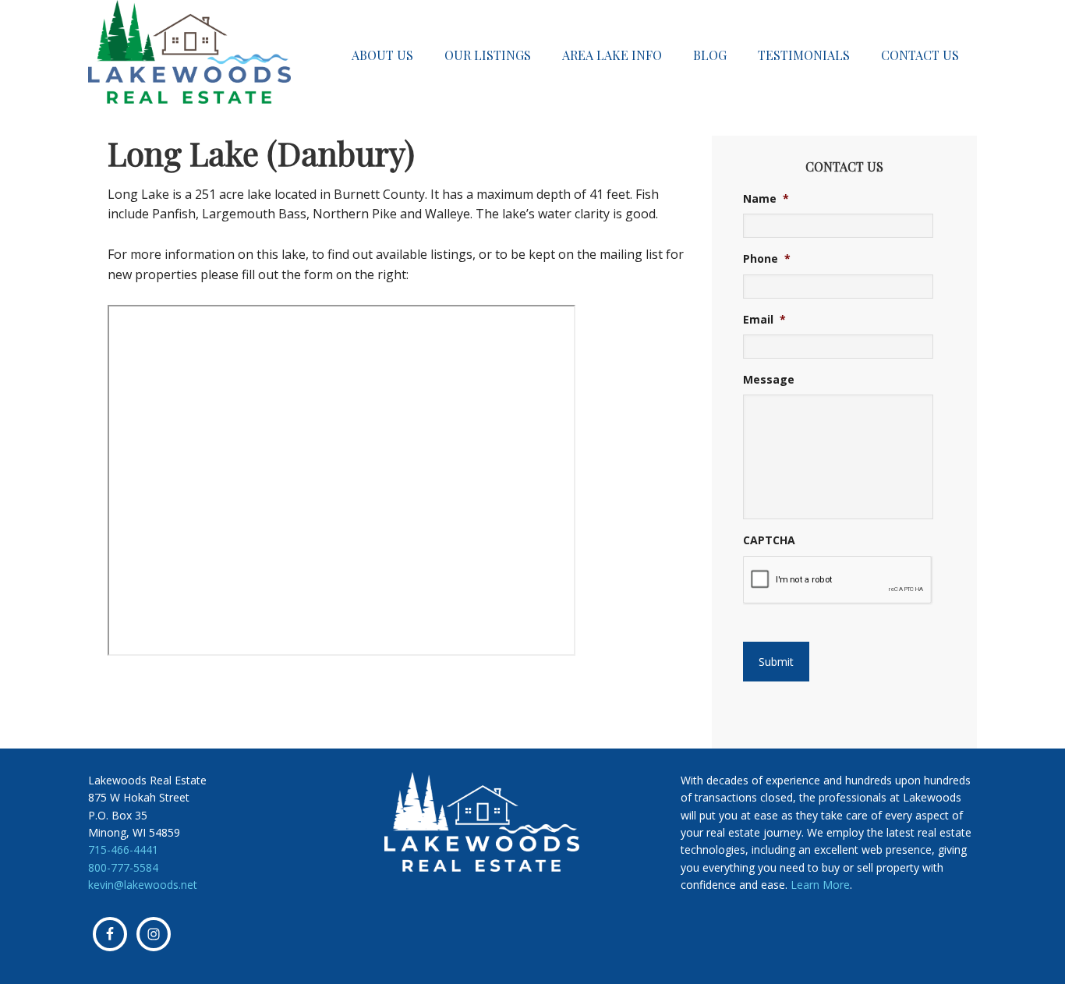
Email (764, 320)
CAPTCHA (769, 540)
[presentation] (837, 580)
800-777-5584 (123, 867)
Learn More (820, 884)
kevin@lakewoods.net (142, 884)
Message (768, 380)
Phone (767, 259)
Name (766, 199)
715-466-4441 (123, 849)
